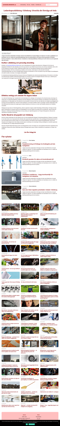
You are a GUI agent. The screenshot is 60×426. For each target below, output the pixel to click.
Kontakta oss (38, 4)
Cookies (32, 4)
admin (30, 155)
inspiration (56, 13)
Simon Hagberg (32, 140)
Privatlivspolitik (31, 424)
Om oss (28, 4)
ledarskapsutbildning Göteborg (13, 65)
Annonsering (23, 4)
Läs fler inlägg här (30, 132)
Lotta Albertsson (13, 13)
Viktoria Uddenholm (32, 186)
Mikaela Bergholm (32, 170)
